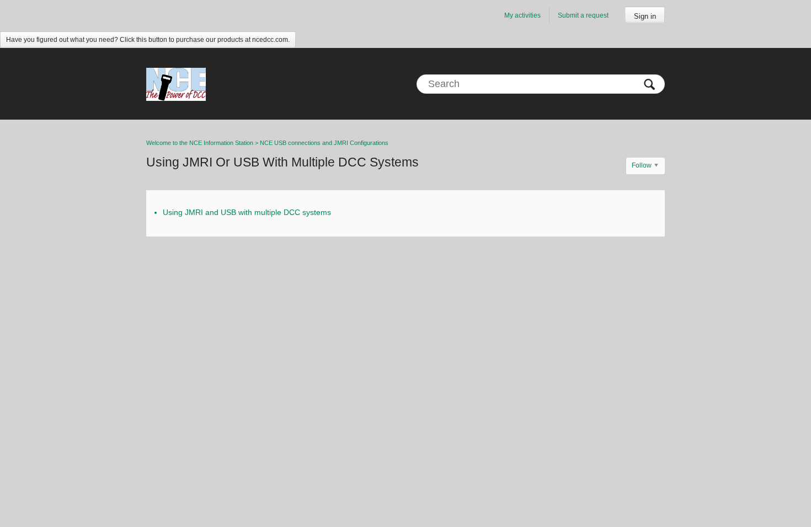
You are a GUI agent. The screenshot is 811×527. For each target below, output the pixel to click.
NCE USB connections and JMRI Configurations (324, 142)
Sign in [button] (645, 16)
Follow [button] (642, 165)
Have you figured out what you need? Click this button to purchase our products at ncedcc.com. (148, 40)
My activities (522, 15)
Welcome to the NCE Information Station (199, 142)
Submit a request (583, 15)
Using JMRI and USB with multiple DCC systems (247, 212)
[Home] (176, 84)
